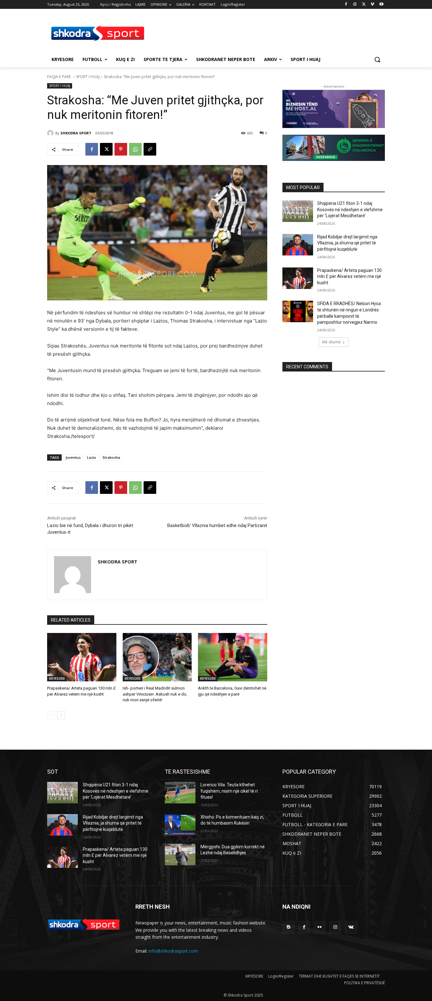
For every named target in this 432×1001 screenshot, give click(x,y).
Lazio (91, 457)
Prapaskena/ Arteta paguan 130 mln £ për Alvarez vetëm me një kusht (349, 276)
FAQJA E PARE (59, 76)
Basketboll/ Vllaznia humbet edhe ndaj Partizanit (217, 525)
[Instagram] (355, 4)
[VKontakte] (351, 927)
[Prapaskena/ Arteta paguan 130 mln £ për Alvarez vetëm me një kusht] (81, 657)
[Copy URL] (150, 149)
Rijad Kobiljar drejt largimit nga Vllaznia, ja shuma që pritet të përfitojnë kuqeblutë (347, 243)
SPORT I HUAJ (88, 76)
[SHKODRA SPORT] (51, 133)
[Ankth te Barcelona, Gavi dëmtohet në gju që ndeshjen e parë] (232, 657)
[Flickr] (319, 927)
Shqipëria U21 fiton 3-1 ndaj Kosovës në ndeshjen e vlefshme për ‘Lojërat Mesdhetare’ (350, 209)
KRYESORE (57, 678)
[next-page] (61, 715)
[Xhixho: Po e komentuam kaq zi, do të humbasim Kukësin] (180, 825)
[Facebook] (346, 4)
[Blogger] (288, 927)
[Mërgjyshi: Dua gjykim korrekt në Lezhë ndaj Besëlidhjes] (180, 854)
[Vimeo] (372, 4)
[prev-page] (51, 715)
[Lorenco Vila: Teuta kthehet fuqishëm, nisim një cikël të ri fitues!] (180, 792)
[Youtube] (381, 4)
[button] (377, 59)
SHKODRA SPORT (75, 133)
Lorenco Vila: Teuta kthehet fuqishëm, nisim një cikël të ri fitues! (229, 791)
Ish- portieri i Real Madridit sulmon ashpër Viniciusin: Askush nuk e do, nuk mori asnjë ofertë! (155, 694)
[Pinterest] (120, 149)
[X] (363, 4)
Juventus (73, 457)
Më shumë (331, 342)
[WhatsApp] (135, 149)
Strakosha (111, 457)
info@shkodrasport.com (173, 951)
